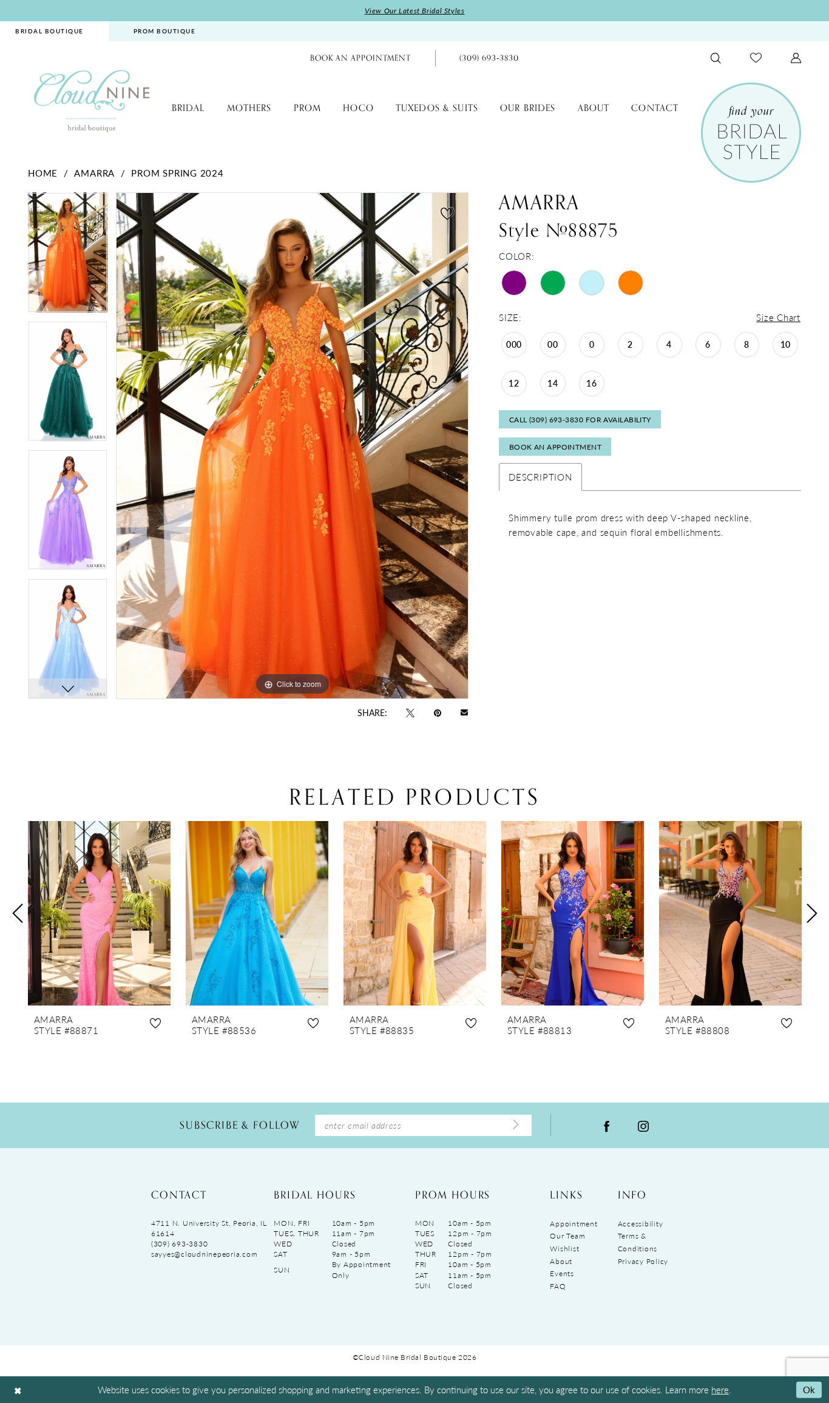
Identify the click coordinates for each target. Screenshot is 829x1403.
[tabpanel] (67, 256)
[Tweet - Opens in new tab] (410, 711)
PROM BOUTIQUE (165, 31)
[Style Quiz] (751, 133)
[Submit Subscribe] (516, 1125)
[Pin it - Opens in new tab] (437, 711)
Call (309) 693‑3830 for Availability (580, 419)
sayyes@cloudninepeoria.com (204, 1254)
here (720, 1389)
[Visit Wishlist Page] (756, 58)
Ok (809, 1389)
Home (43, 172)
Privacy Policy (643, 1261)
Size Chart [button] (778, 317)
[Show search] (716, 58)
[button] (796, 58)
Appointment (573, 1224)
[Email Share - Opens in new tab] (464, 712)
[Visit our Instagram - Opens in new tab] (643, 1125)
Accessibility (640, 1224)
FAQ (558, 1286)
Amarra (94, 172)
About (561, 1261)
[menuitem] (165, 31)
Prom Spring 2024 (177, 172)
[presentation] (99, 913)
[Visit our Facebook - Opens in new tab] (607, 1125)
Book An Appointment (555, 447)
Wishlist (564, 1248)
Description (540, 476)
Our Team (567, 1236)
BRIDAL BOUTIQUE (49, 31)
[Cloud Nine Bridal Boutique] (91, 100)
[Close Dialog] (17, 1390)
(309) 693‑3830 (179, 1244)
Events (562, 1273)
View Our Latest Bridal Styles (415, 10)
